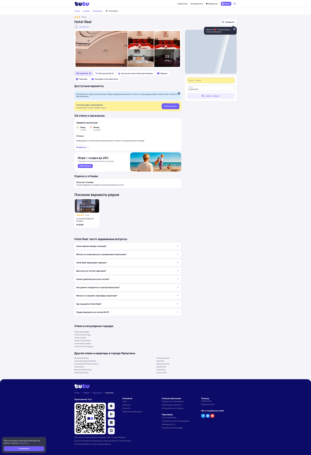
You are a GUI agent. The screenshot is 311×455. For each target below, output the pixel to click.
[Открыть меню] (235, 3)
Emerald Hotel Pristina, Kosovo (86, 364)
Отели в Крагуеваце (82, 343)
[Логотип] (82, 4)
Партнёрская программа (172, 428)
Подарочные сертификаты (173, 401)
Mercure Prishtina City (83, 370)
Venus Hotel (79, 367)
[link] (85, 166)
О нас (124, 401)
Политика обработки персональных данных (92, 444)
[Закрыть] (178, 93)
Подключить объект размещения (175, 421)
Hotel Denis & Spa (81, 372)
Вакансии (126, 405)
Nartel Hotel (161, 367)
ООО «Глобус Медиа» (116, 437)
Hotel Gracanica (162, 358)
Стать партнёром (169, 417)
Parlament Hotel (162, 364)
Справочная (182, 4)
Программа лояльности (172, 405)
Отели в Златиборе (82, 340)
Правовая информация (132, 411)
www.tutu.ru (115, 441)
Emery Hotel (161, 372)
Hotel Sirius (160, 370)
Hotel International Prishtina (85, 361)
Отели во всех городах (83, 346)
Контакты (126, 408)
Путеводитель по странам (172, 408)
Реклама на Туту (168, 424)
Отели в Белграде (81, 332)
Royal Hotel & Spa (81, 358)
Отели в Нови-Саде (82, 335)
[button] (111, 406)
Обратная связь (207, 404)
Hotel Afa (160, 361)
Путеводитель (196, 4)
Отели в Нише (80, 337)
